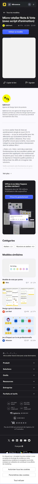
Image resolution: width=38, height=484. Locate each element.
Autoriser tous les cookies (19, 469)
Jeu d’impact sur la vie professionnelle (17, 337)
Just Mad (9, 311)
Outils (5, 375)
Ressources (8, 381)
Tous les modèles (12, 12)
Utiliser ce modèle (16, 32)
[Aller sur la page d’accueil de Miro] (4, 4)
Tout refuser (19, 480)
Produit (6, 363)
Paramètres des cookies (19, 475)
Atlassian (9, 340)
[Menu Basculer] (33, 4)
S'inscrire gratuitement (19, 197)
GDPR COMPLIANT (27, 408)
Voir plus (6, 173)
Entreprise (7, 387)
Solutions (7, 369)
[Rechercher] (29, 4)
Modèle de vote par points (12, 280)
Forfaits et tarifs (10, 394)
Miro (7, 283)
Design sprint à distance (11, 308)
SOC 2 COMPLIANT (14, 408)
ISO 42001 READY (14, 403)
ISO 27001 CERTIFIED (27, 403)
